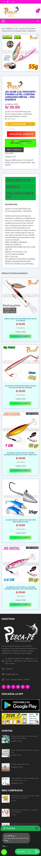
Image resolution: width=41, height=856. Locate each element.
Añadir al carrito (21, 134)
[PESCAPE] (15, 85)
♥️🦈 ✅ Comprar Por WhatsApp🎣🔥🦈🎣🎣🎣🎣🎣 (21, 143)
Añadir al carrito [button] (21, 336)
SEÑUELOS (10, 28)
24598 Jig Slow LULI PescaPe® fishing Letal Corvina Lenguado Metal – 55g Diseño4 (20, 162)
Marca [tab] (13, 187)
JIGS (16, 28)
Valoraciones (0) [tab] (20, 195)
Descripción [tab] (18, 180)
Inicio (3, 28)
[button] (35, 37)
